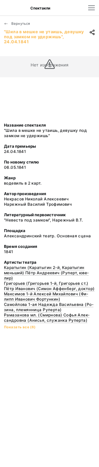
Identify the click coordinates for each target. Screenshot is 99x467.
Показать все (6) (20, 327)
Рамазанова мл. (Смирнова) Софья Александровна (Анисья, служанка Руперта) (46, 317)
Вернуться (20, 23)
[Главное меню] (91, 8)
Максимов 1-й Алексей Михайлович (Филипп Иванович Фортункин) (46, 296)
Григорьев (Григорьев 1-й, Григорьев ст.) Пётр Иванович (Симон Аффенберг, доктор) (49, 286)
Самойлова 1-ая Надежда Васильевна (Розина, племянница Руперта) (48, 307)
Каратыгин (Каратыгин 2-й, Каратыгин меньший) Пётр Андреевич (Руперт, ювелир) (46, 273)
